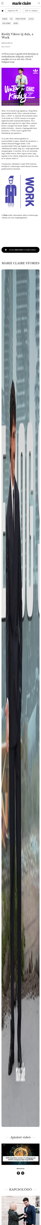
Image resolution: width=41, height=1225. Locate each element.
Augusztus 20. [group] (13, 11)
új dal (31, 19)
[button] (20, 698)
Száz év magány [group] (31, 11)
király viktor (20, 19)
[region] (20, 698)
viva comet (6, 23)
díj (11, 19)
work (16, 23)
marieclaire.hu (7, 43)
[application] (20, 1154)
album (4, 19)
